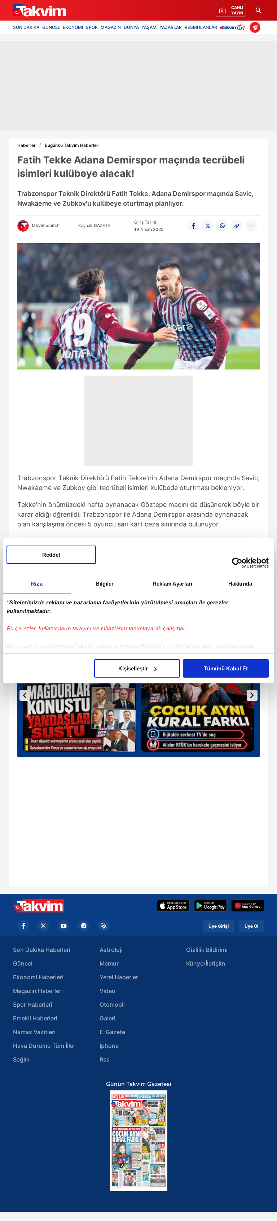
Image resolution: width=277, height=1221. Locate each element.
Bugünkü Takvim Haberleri (72, 145)
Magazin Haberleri (38, 990)
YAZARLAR (170, 27)
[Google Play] (210, 905)
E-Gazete (112, 1032)
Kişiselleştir (133, 668)
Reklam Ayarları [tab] (173, 584)
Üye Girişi (218, 926)
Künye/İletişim (205, 963)
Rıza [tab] (36, 584)
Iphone (109, 1045)
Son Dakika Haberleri (41, 949)
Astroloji (111, 949)
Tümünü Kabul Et (226, 668)
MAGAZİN (111, 27)
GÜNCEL (51, 27)
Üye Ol (251, 926)
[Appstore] (173, 905)
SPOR (92, 27)
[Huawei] (247, 905)
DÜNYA (131, 27)
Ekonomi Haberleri (38, 977)
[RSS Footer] (104, 926)
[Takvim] (39, 10)
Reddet (51, 555)
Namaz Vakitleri (34, 1032)
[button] (24, 695)
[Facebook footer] (23, 926)
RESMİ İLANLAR (201, 27)
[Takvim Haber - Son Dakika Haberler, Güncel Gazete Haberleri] (38, 906)
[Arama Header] (258, 10)
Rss (105, 1059)
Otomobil (112, 1004)
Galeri (107, 1018)
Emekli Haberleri (35, 1018)
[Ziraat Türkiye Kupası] (255, 27)
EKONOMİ (73, 27)
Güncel (22, 963)
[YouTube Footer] (63, 926)
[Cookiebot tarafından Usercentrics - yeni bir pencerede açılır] (237, 562)
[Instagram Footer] (83, 926)
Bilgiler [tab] (105, 584)
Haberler (26, 145)
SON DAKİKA (26, 27)
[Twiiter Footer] (43, 926)
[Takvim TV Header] (233, 27)
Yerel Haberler (119, 977)
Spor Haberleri (32, 1004)
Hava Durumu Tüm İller (44, 1045)
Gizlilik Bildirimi (207, 949)
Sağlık (21, 1059)
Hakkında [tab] (240, 584)
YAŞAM (149, 27)
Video (107, 990)
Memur (109, 963)
